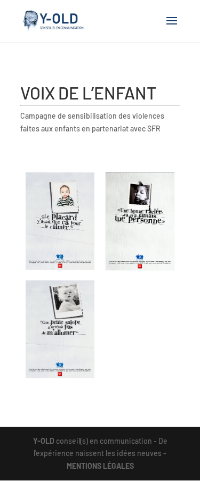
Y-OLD (43, 440)
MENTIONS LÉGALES (100, 465)
